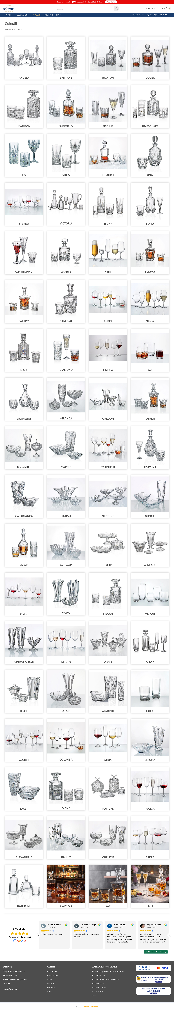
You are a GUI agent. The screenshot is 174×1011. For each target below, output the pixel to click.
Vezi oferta (111, 2)
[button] (160, 8)
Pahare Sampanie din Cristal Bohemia (108, 971)
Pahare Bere (97, 991)
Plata (49, 979)
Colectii (37, 15)
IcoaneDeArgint (10, 989)
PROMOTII (49, 15)
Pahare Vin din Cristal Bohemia (105, 979)
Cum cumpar (52, 975)
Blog (58, 15)
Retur (49, 991)
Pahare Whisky (98, 975)
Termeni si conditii (10, 975)
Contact (6, 983)
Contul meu (52, 971)
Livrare (50, 983)
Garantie (51, 987)
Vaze (94, 995)
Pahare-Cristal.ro (90, 1007)
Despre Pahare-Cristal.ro (14, 971)
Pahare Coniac (98, 983)
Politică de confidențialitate (15, 979)
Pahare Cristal (10, 29)
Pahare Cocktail (99, 987)
